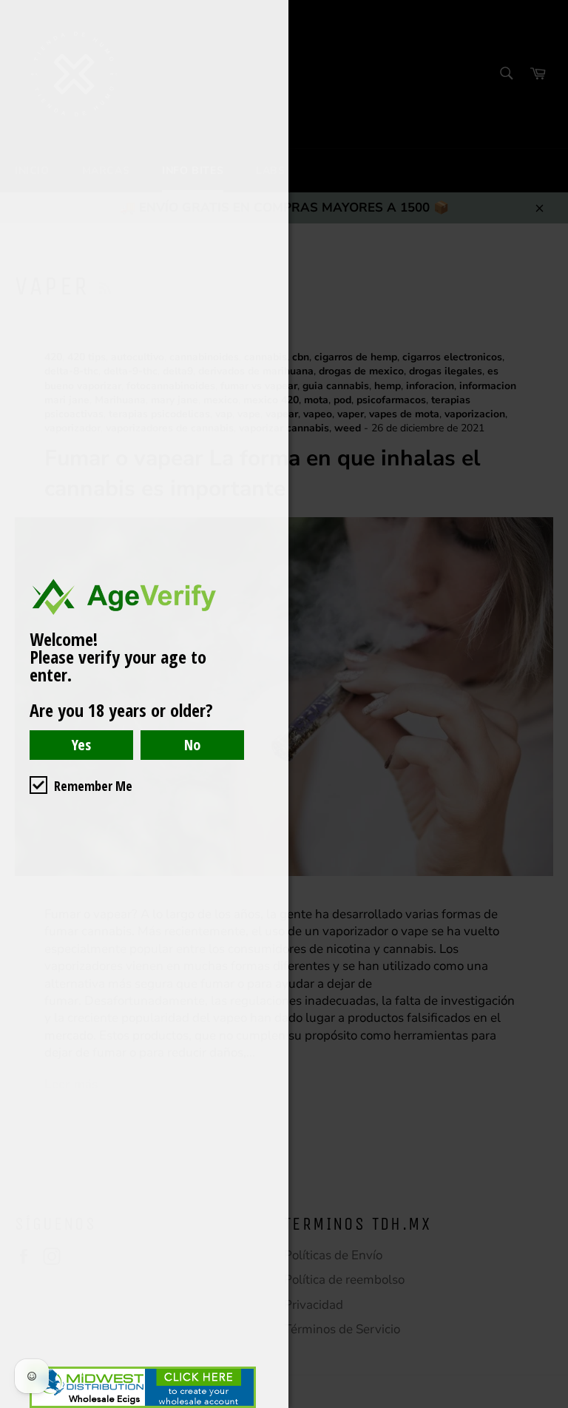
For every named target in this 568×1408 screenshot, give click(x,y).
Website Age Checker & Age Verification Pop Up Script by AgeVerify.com (549, 1404)
